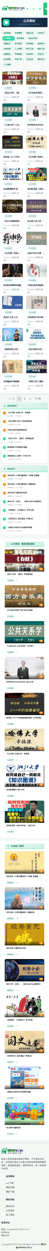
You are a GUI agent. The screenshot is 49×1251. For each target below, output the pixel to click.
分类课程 (10, 1210)
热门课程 (10, 1215)
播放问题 (10, 1187)
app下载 (10, 1183)
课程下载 (10, 1191)
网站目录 (10, 1206)
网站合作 (5, 1235)
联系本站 (5, 1232)
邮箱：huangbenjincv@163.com (15, 1229)
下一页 (38, 399)
